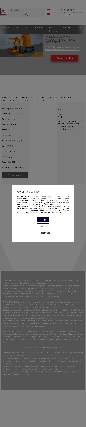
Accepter (44, 219)
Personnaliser (44, 233)
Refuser (43, 226)
